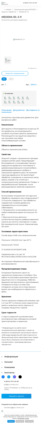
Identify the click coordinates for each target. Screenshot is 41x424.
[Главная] (2, 9)
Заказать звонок (16, 396)
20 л (11, 79)
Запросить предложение (14, 73)
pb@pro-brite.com (11, 384)
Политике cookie (23, 418)
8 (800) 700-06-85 (11, 381)
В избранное (32, 68)
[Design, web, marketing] (2, 411)
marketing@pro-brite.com (14, 407)
